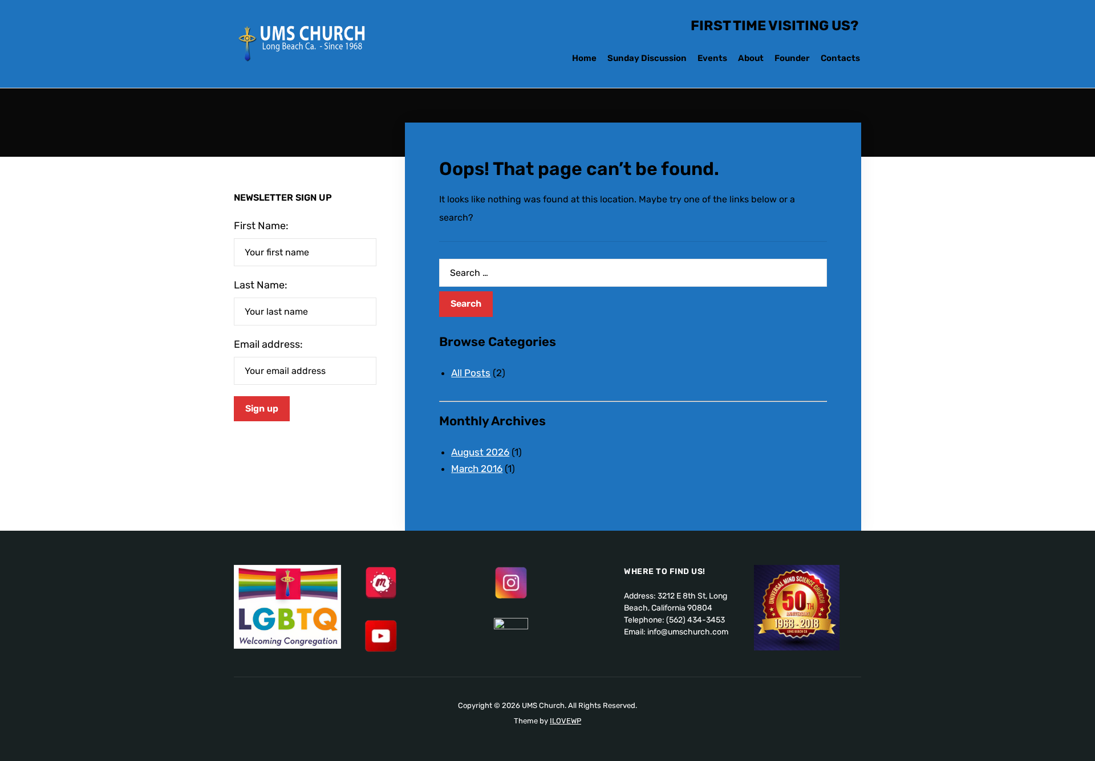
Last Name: (260, 285)
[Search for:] (633, 273)
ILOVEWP (565, 721)
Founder (792, 58)
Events (712, 58)
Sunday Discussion (647, 58)
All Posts (470, 373)
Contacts (840, 58)
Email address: (268, 344)
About (751, 58)
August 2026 (480, 452)
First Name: (261, 225)
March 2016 (476, 468)
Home (584, 58)
